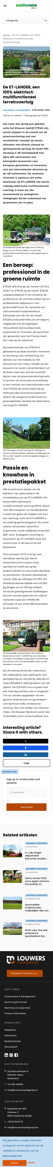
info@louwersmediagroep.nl (22, 1090)
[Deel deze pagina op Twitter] (25, 741)
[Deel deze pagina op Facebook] (25, 748)
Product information (15, 1013)
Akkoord (14, 1163)
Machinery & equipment (16, 110)
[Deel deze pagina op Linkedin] (25, 754)
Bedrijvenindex (12, 1041)
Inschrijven (26, 807)
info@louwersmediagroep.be (22, 1127)
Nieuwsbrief (10, 1046)
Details (31, 1162)
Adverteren (10, 1035)
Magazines (10, 1029)
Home (6, 35)
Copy (26, 763)
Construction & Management (19, 996)
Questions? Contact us (23, 973)
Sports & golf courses (15, 1002)
